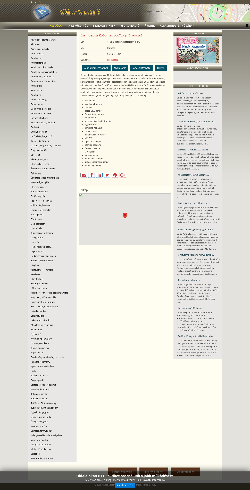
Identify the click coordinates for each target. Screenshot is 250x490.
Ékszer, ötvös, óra (39, 159)
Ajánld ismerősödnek (96, 68)
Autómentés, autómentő (42, 76)
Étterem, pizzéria (39, 187)
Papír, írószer (37, 352)
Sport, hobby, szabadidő (42, 366)
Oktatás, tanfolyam (40, 343)
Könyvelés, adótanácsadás (43, 297)
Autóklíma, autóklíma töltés (44, 72)
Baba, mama (37, 104)
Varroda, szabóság (40, 426)
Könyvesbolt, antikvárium (43, 302)
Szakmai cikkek (104, 25)
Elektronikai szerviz (40, 164)
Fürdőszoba (36, 219)
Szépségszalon (38, 380)
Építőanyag (36, 173)
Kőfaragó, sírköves (39, 283)
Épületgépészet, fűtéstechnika (45, 177)
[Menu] (246, 25)
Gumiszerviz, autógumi (42, 233)
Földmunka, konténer (41, 205)
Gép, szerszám (38, 223)
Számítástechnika (39, 375)
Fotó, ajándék (37, 214)
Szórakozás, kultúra (40, 389)
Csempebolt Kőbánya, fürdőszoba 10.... (196, 121)
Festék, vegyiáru (38, 196)
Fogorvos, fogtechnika (41, 200)
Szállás (34, 371)
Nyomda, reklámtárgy (41, 338)
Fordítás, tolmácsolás (41, 210)
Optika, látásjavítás (40, 348)
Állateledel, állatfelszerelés (43, 39)
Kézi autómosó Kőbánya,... (190, 308)
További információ (153, 479)
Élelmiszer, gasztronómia (43, 168)
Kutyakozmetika (38, 311)
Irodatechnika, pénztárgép (43, 256)
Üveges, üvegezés (39, 421)
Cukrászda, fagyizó (40, 141)
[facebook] (31, 2)
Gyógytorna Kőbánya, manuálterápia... (196, 254)
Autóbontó (36, 58)
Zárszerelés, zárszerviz (42, 458)
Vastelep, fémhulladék (41, 430)
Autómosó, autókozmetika (43, 81)
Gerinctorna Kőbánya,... (189, 280)
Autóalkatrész (37, 53)
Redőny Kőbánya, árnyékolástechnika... (196, 336)
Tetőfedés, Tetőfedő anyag (43, 403)
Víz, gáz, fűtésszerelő (41, 444)
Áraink (150, 25)
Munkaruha (36, 329)
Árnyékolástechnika (40, 49)
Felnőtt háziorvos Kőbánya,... (191, 93)
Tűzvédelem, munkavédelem (44, 407)
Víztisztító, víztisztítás (41, 449)
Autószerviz (36, 90)
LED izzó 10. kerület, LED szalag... (194, 149)
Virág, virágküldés (39, 440)
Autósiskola (36, 85)
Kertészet (35, 274)
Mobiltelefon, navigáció (42, 325)
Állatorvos (35, 44)
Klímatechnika (37, 279)
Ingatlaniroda (37, 251)
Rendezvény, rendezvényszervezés (47, 357)
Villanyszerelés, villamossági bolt (46, 435)
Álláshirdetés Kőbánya (177, 25)
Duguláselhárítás (39, 150)
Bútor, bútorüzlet (39, 131)
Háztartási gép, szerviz (42, 246)
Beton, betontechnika (41, 113)
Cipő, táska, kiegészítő (41, 136)
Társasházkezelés (39, 398)
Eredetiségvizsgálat (40, 182)
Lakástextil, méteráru (41, 320)
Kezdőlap (56, 25)
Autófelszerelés (38, 62)
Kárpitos (35, 265)
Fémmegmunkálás (39, 191)
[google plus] (40, 2)
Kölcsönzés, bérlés (39, 288)
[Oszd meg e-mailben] (83, 175)
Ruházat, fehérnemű (40, 361)
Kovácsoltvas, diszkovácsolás (44, 306)
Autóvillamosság (39, 99)
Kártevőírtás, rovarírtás (42, 269)
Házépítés (35, 242)
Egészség (35, 154)
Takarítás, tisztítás (39, 394)
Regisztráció (129, 25)
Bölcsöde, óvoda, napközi (43, 122)
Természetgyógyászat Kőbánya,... (194, 203)
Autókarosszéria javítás (42, 67)
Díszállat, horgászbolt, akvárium (46, 145)
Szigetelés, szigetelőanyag (43, 384)
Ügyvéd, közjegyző (39, 412)
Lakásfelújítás (37, 315)
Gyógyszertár (37, 237)
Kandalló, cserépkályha (42, 260)
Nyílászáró (36, 334)
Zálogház (35, 453)
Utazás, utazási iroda (41, 417)
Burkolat (35, 127)
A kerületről (78, 25)
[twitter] (35, 2)
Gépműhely (36, 228)
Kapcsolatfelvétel (141, 68)
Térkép (160, 68)
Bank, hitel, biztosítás (41, 108)
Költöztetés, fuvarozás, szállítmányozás (49, 292)
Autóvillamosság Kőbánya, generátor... (196, 229)
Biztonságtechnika (39, 118)
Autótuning (36, 95)
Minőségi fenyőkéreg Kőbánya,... (193, 174)
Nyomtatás (120, 68)
